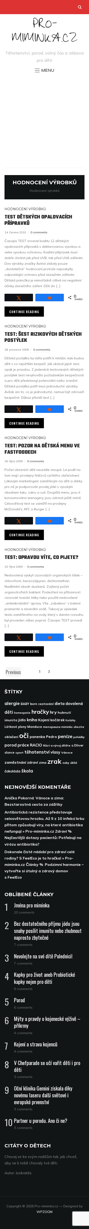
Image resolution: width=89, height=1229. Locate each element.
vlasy (55, 752)
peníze (65, 736)
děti (9, 712)
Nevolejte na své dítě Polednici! (43, 956)
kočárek (57, 720)
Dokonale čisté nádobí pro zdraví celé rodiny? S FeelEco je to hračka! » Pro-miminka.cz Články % (40, 858)
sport (19, 752)
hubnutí (64, 712)
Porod (19, 1000)
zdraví (32, 762)
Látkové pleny (15, 727)
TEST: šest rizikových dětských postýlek (43, 337)
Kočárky (70, 720)
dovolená (74, 703)
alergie (12, 703)
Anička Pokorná (19, 798)
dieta (60, 703)
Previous (13, 671)
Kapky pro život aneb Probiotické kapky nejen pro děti (44, 978)
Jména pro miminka (31, 905)
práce (23, 744)
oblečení (11, 737)
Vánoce (67, 752)
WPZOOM (44, 1212)
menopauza (51, 727)
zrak (54, 761)
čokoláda (12, 771)
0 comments (38, 232)
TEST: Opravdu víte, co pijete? (41, 558)
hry (53, 712)
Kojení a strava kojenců (35, 1044)
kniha (32, 719)
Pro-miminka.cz (45, 33)
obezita (79, 727)
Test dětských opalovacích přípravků (38, 220)
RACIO (36, 745)
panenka (37, 736)
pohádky (78, 737)
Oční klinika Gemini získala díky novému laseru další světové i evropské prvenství (43, 1095)
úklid (73, 762)
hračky (40, 711)
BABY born (29, 704)
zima (43, 762)
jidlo (22, 720)
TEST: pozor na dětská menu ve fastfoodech (42, 449)
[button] (44, 70)
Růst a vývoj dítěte (56, 745)
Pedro (51, 736)
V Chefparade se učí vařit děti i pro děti (47, 1066)
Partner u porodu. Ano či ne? (40, 1120)
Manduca (34, 727)
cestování (46, 704)
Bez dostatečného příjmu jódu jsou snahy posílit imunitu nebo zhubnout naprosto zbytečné (48, 930)
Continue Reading (24, 311)
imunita (11, 720)
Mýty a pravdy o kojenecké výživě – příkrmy (47, 1022)
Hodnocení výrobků (25, 209)
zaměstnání (15, 762)
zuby (65, 762)
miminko (67, 727)
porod (11, 744)
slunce (9, 752)
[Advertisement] (44, 120)
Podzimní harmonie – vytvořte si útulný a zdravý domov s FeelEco (44, 871)
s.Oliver (77, 745)
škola (27, 771)
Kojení (43, 719)
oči (24, 735)
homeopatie (22, 712)
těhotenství (37, 752)
